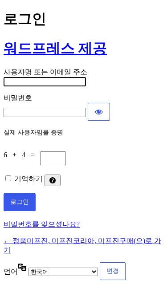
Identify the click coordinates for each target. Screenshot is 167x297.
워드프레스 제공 (55, 48)
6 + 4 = (22, 155)
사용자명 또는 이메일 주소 (45, 72)
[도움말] (53, 180)
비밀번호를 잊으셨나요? (42, 224)
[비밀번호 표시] (99, 112)
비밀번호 (18, 98)
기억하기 (28, 179)
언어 (11, 271)
